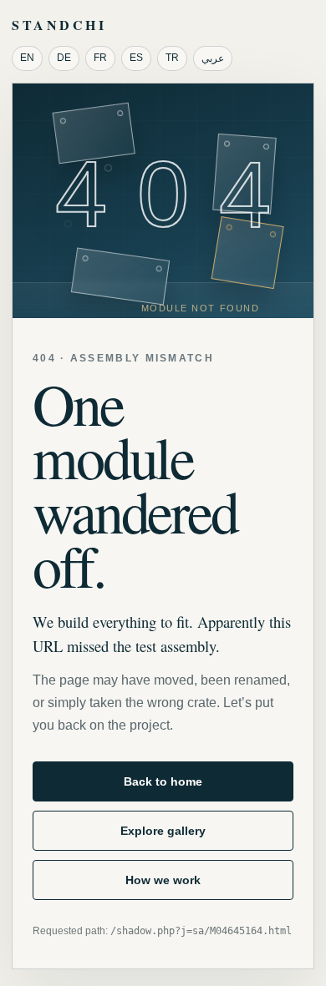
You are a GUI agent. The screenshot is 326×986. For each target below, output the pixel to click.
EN (27, 58)
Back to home (163, 781)
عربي (212, 58)
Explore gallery (163, 830)
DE (64, 58)
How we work (163, 880)
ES (136, 58)
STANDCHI (59, 24)
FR (100, 58)
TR (172, 58)
